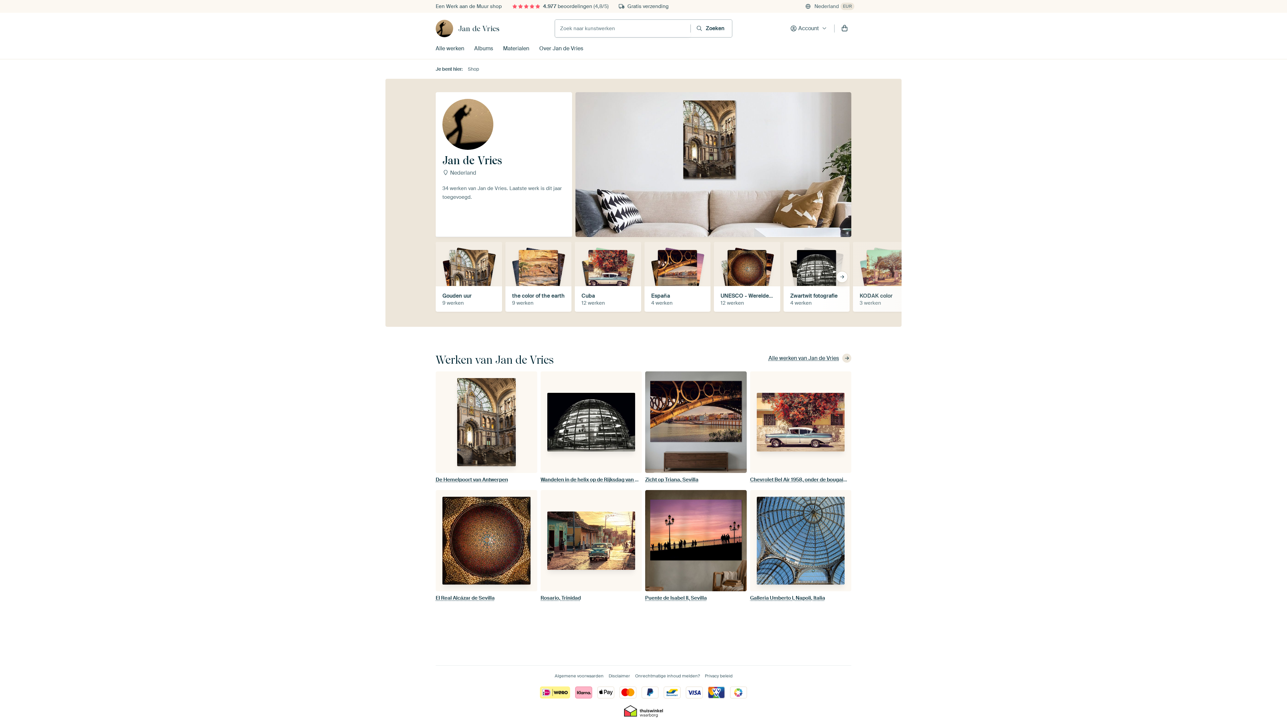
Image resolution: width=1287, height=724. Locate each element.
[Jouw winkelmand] (844, 28)
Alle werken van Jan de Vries (804, 358)
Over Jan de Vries (561, 48)
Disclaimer (619, 676)
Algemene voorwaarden (579, 676)
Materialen (516, 48)
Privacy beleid (719, 676)
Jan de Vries (478, 28)
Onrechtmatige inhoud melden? (667, 676)
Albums (483, 48)
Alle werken (450, 48)
